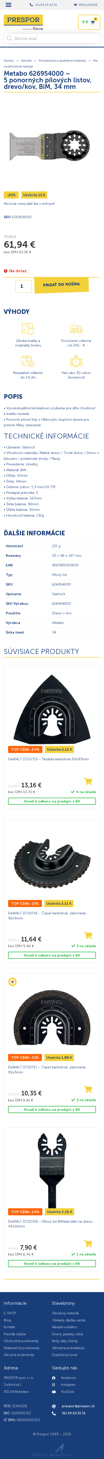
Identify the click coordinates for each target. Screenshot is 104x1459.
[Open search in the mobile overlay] (52, 38)
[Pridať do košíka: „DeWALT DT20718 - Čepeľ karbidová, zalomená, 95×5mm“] (88, 935)
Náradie (26, 60)
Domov (9, 60)
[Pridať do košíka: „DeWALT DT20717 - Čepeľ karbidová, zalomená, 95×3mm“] (88, 1090)
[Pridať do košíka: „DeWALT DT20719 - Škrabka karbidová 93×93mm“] (88, 781)
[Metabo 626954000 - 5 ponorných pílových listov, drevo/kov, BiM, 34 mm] (49, 145)
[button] (8, 5)
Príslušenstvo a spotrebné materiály (62, 60)
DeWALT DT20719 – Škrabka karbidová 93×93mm (48, 759)
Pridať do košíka (61, 285)
